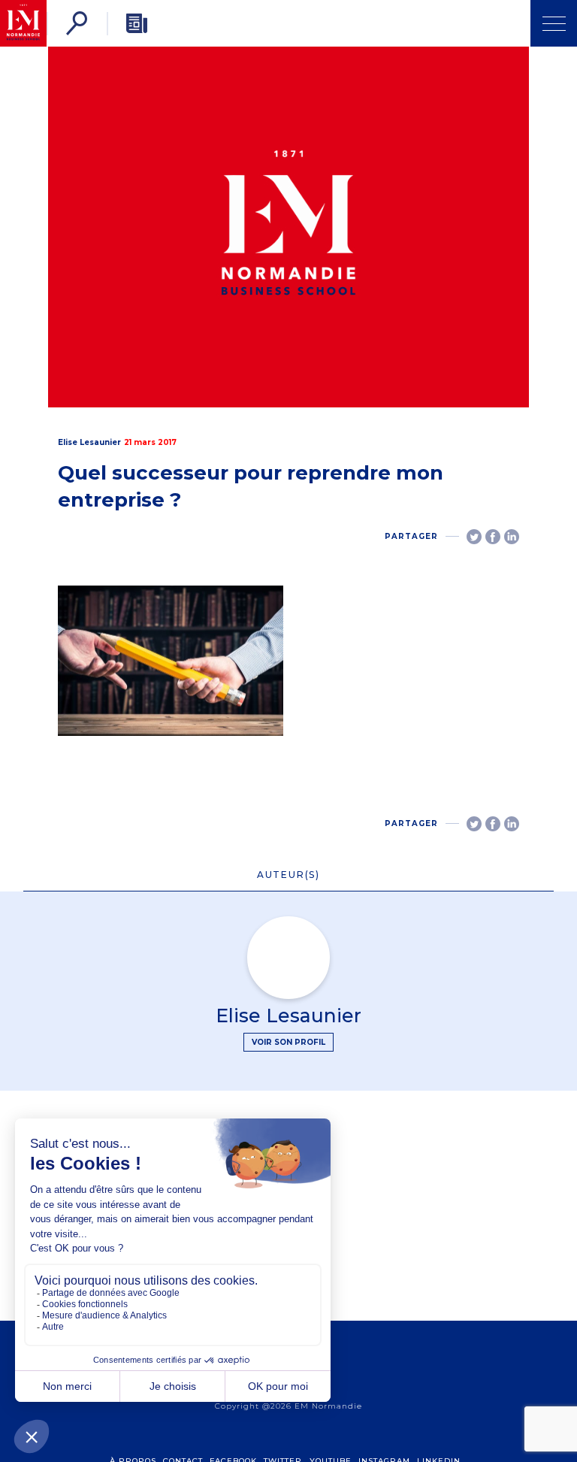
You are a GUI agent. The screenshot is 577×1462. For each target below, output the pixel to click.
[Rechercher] (77, 23)
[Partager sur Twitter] (474, 536)
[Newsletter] (137, 23)
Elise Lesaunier (89, 442)
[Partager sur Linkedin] (511, 536)
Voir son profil (288, 1042)
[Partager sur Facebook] (492, 536)
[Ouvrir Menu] (553, 23)
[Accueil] (23, 23)
